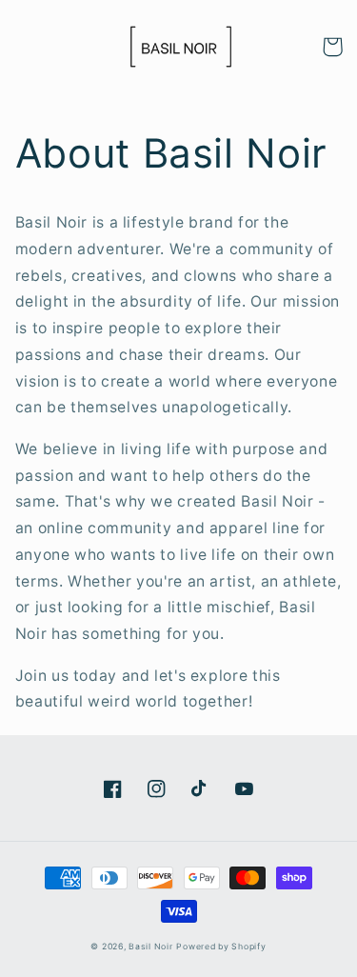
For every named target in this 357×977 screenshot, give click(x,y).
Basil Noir (150, 946)
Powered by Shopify (221, 946)
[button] (332, 47)
